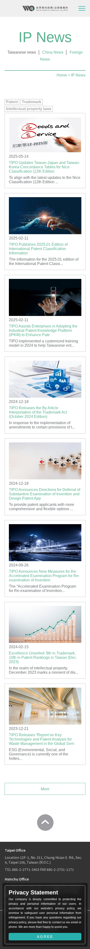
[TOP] (45, 822)
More (45, 789)
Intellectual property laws (28, 109)
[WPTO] (45, 8)
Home (62, 75)
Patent (12, 102)
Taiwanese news (21, 52)
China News (52, 52)
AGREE (45, 937)
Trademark (31, 102)
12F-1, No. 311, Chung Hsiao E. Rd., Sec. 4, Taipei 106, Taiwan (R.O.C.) (43, 860)
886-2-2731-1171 (60, 869)
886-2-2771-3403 (25, 869)
